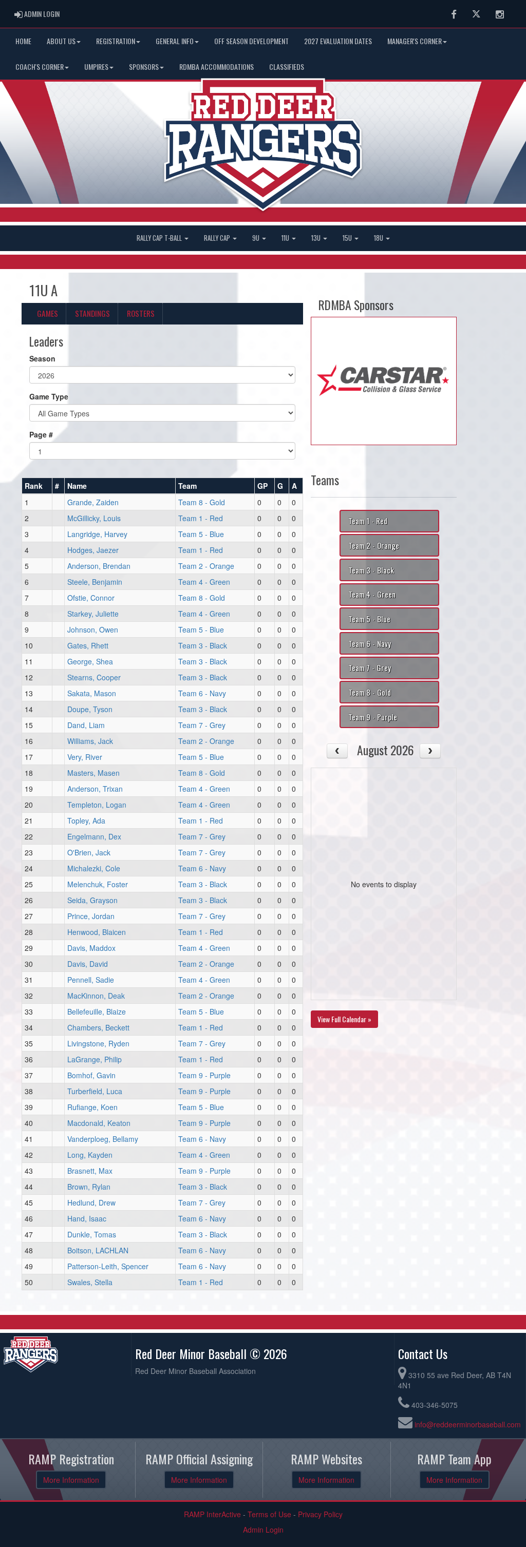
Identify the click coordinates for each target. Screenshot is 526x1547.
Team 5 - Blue (201, 534)
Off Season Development (251, 40)
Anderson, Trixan (95, 789)
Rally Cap (218, 238)
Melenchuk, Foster (97, 884)
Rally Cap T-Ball (160, 238)
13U (316, 238)
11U (286, 238)
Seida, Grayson (92, 900)
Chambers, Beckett (98, 1027)
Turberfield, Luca (94, 1091)
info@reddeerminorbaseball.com (468, 1424)
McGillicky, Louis (94, 518)
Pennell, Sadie (90, 980)
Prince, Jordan (91, 916)
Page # (41, 434)
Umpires (96, 66)
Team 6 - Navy (202, 693)
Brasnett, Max (89, 1171)
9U (256, 238)
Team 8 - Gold (201, 502)
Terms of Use (269, 1514)
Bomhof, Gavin (91, 1075)
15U (348, 238)
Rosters (141, 313)
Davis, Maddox (91, 948)
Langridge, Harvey (97, 534)
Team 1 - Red (200, 518)
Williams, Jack (90, 741)
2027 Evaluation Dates (338, 40)
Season (42, 358)
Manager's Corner (414, 40)
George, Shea (90, 661)
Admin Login (263, 1529)
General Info (175, 40)
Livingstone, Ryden (98, 1043)
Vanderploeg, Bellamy (102, 1139)
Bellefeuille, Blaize (96, 1011)
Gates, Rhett (87, 645)
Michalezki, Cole (93, 868)
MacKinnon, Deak (96, 995)
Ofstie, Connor (91, 598)
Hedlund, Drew (91, 1202)
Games (47, 313)
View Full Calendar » (344, 1019)
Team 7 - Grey (202, 725)
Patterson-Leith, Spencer (107, 1266)
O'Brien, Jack (88, 852)
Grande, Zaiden (93, 502)
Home (23, 40)
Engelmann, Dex (94, 836)
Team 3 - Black (202, 645)
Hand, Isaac (86, 1218)
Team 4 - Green (204, 582)
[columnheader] (37, 486)
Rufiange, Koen (92, 1107)
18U (379, 238)
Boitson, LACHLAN (97, 1250)
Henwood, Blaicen (96, 932)
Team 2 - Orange (206, 566)
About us (61, 40)
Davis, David (87, 964)
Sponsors (144, 66)
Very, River (84, 757)
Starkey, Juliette (93, 613)
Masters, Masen (93, 773)
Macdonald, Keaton (98, 1123)
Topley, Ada (86, 820)
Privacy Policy (320, 1514)
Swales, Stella (89, 1282)
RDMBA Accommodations (216, 66)
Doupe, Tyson (89, 709)
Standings (92, 313)
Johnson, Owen (92, 629)
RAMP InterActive (212, 1514)
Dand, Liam (86, 725)
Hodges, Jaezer (93, 550)
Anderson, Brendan (98, 566)
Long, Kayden (89, 1155)
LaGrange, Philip (94, 1059)
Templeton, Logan (96, 804)
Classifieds (286, 66)
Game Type (48, 396)
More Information (71, 1480)
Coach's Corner (39, 66)
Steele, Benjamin (94, 582)
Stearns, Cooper (94, 677)
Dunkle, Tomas (91, 1234)
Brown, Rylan (88, 1186)
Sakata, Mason (91, 693)
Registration (115, 40)
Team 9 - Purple (204, 1075)
